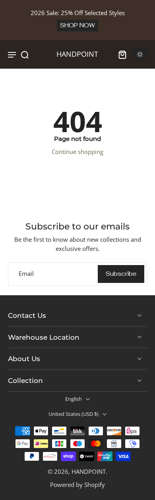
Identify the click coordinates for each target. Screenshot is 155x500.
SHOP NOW (77, 25)
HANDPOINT (89, 471)
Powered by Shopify (77, 484)
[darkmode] (140, 54)
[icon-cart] (122, 54)
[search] (24, 54)
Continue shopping (77, 152)
